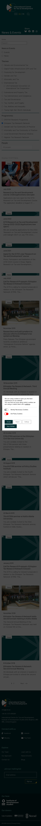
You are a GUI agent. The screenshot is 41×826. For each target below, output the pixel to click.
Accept (9, 422)
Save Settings (11, 426)
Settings (26, 422)
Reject (17, 422)
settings (27, 404)
